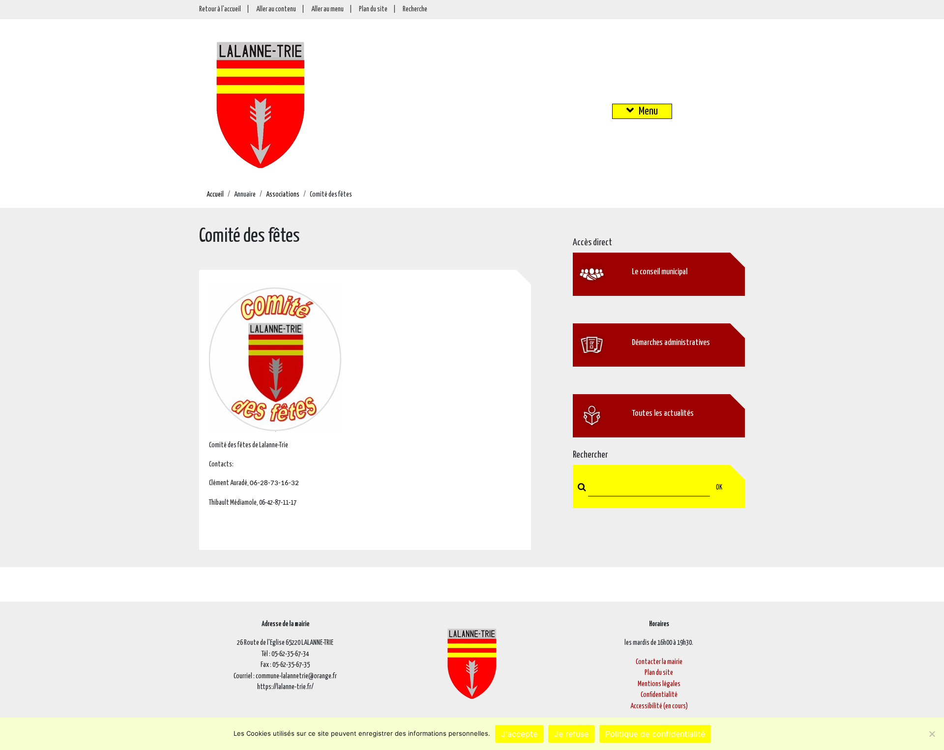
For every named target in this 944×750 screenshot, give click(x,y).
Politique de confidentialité (655, 734)
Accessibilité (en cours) (659, 706)
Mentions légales (659, 684)
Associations (282, 194)
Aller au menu (327, 9)
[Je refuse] (932, 734)
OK (719, 487)
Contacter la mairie (659, 662)
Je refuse (571, 734)
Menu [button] (648, 111)
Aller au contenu (276, 9)
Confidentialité (659, 695)
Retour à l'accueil (220, 9)
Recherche (415, 9)
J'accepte (519, 734)
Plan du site (373, 9)
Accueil (215, 194)
